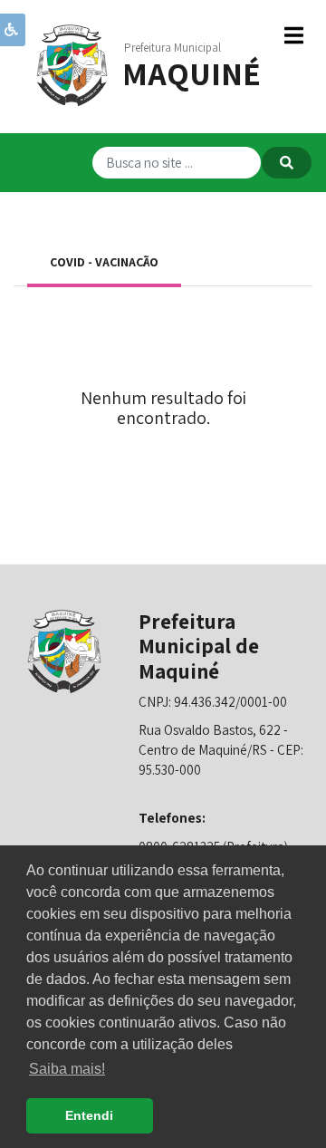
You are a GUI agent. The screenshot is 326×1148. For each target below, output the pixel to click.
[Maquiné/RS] (72, 63)
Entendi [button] (89, 1115)
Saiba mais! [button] (67, 1068)
